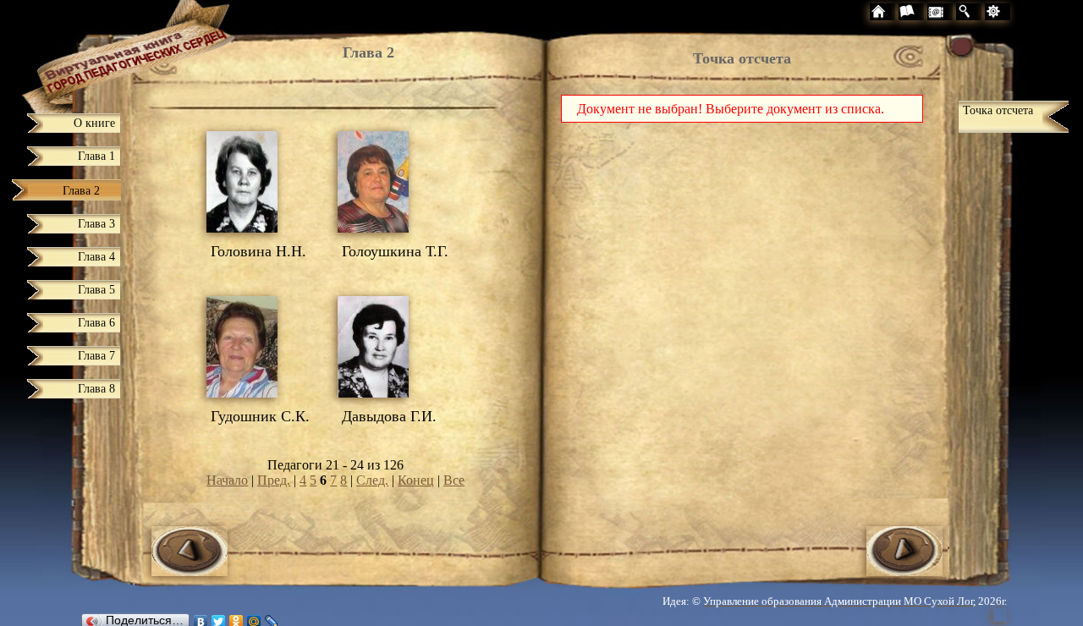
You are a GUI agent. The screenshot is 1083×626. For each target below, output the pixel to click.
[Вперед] (904, 571)
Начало (227, 480)
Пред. (273, 480)
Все (454, 480)
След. (372, 480)
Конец (416, 480)
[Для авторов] (1029, 14)
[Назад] (189, 571)
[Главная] (97, 53)
